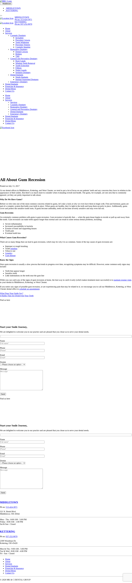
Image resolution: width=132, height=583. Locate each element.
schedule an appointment (29, 289)
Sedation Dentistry (23, 72)
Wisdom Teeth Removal (25, 63)
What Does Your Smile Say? (11, 293)
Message (3, 369)
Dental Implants (16, 75)
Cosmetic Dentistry (18, 35)
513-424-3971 (11, 507)
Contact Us (9, 91)
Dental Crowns (21, 52)
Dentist (3, 362)
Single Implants (21, 77)
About (7, 31)
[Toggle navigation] (1, 15)
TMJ (17, 56)
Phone (2, 348)
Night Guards (21, 70)
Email (2, 355)
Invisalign (19, 38)
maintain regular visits (122, 280)
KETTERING (11, 10)
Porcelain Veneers (22, 45)
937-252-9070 (11, 536)
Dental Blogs (10, 89)
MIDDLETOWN (13, 8)
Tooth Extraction (22, 65)
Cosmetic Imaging (22, 47)
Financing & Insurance (14, 86)
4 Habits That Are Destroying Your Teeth (17, 296)
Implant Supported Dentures (26, 79)
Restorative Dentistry (18, 49)
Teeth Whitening (22, 42)
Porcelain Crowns (22, 40)
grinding (13, 248)
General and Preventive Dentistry (23, 59)
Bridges (18, 54)
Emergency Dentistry (19, 82)
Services (8, 33)
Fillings (18, 68)
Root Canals (20, 61)
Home (7, 28)
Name (2, 341)
